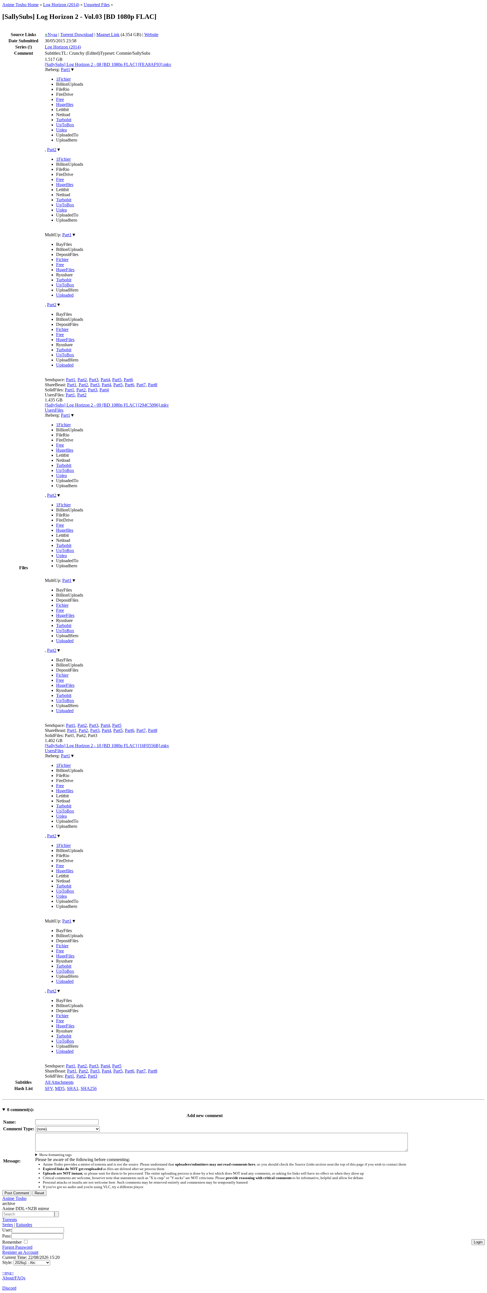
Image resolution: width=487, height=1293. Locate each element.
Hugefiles (64, 104)
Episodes (24, 1224)
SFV (49, 1088)
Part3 (93, 379)
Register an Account (20, 1252)
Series (7, 1224)
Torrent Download (76, 34)
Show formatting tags (55, 1155)
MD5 (60, 1088)
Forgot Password (17, 1247)
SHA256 (89, 1088)
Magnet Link (107, 34)
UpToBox (65, 124)
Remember (12, 1242)
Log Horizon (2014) (61, 4)
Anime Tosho (14, 1198)
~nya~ (8, 1272)
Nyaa (51, 34)
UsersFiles (54, 410)
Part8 (152, 384)
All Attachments (59, 1082)
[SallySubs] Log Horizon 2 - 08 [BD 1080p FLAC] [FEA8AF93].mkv (108, 64)
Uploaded (65, 295)
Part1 (65, 69)
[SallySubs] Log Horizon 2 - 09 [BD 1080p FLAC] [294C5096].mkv (107, 405)
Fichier (62, 259)
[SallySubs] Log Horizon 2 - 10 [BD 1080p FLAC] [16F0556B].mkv (107, 745)
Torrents (9, 1219)
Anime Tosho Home (20, 4)
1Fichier (63, 79)
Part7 (141, 384)
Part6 (128, 379)
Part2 (51, 149)
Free (60, 99)
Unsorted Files (97, 4)
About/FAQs (13, 1278)
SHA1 (72, 1088)
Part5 (116, 379)
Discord (9, 1288)
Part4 (105, 379)
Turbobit (63, 119)
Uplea (61, 129)
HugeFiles (65, 269)
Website (151, 34)
